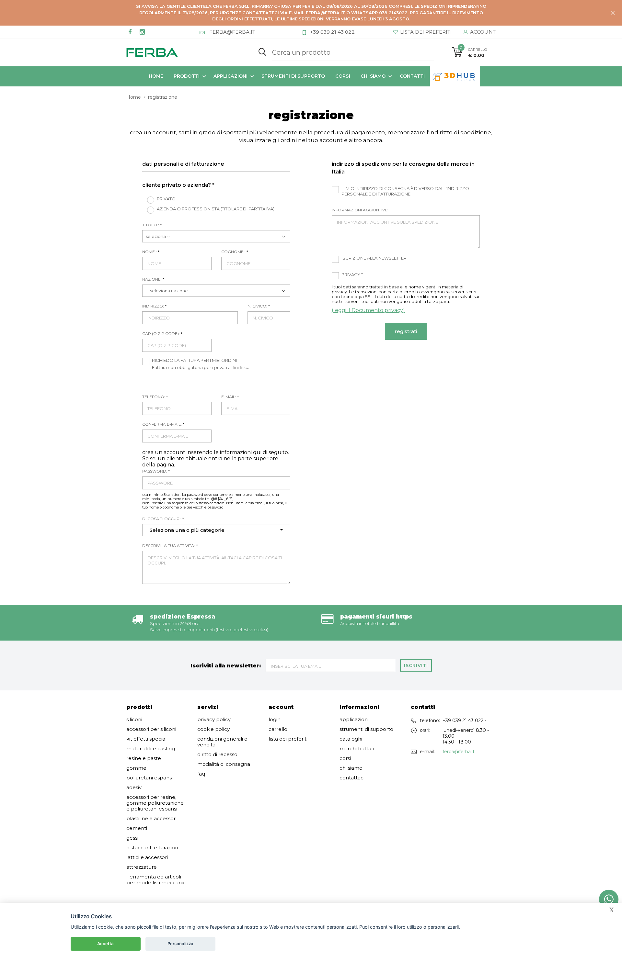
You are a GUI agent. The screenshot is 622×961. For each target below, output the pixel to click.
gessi (132, 838)
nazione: (153, 279)
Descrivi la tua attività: (170, 545)
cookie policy (213, 729)
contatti (412, 76)
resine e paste (143, 758)
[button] (216, 530)
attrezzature (141, 867)
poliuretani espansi (149, 778)
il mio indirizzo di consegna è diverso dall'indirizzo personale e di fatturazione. (405, 191)
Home (156, 76)
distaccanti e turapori (152, 848)
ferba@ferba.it (459, 751)
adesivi (134, 787)
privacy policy (214, 719)
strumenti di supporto (293, 76)
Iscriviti (416, 665)
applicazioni (230, 76)
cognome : (234, 251)
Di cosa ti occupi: (163, 518)
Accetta (105, 943)
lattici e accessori (147, 857)
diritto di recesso (217, 754)
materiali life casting (150, 749)
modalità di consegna (223, 764)
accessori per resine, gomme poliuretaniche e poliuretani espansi (155, 803)
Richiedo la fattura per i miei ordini (202, 364)
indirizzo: (154, 306)
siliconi (134, 719)
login (275, 719)
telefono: (155, 396)
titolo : (152, 224)
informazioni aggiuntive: (360, 209)
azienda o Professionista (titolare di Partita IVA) (215, 208)
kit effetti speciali (146, 739)
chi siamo (373, 76)
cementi (136, 828)
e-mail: (230, 396)
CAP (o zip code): (162, 333)
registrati (406, 331)
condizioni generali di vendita (222, 742)
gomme (136, 768)
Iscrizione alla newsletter (374, 258)
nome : (150, 251)
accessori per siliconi (151, 729)
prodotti (187, 76)
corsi (342, 76)
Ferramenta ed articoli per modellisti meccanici (156, 880)
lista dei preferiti (288, 739)
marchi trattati (357, 749)
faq (201, 774)
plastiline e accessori (151, 818)
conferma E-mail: (163, 424)
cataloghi (351, 739)
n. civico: (259, 306)
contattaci (352, 778)
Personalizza (180, 943)
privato (166, 198)
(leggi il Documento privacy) (368, 310)
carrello (278, 729)
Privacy (352, 274)
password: (156, 471)
